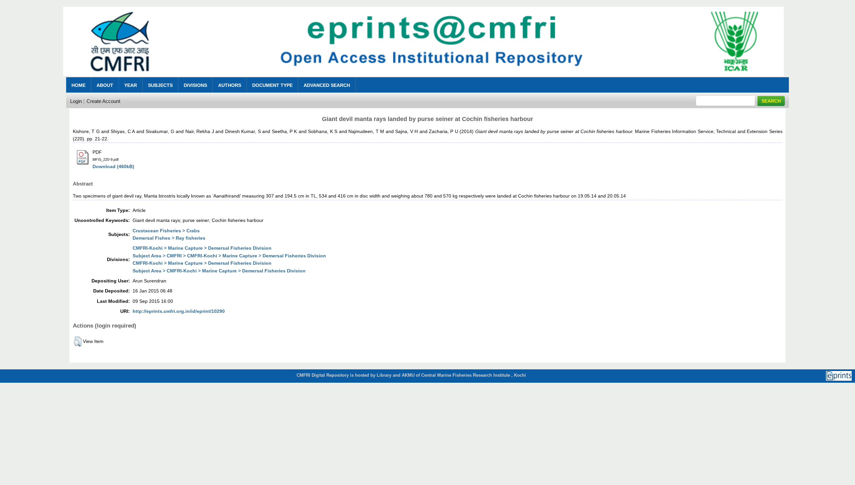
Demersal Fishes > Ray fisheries (169, 238)
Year (130, 85)
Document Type (272, 85)
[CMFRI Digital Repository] (423, 78)
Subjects (160, 85)
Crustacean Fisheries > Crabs (166, 230)
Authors (229, 85)
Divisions (195, 85)
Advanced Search (327, 85)
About (105, 85)
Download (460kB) (113, 166)
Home (78, 85)
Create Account (103, 101)
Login (76, 101)
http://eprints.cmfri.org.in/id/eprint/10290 (179, 311)
